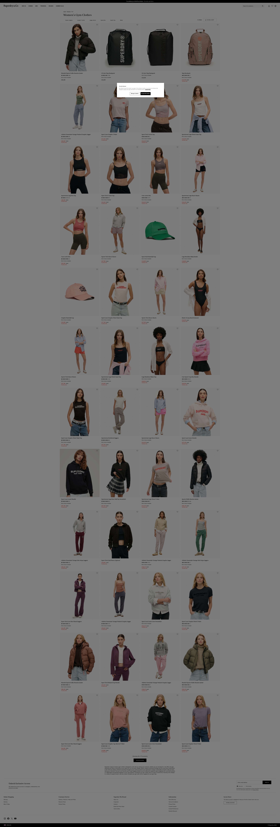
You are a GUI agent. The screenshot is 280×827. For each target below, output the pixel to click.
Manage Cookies (134, 93)
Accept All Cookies (145, 93)
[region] (140, 90)
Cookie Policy (148, 89)
